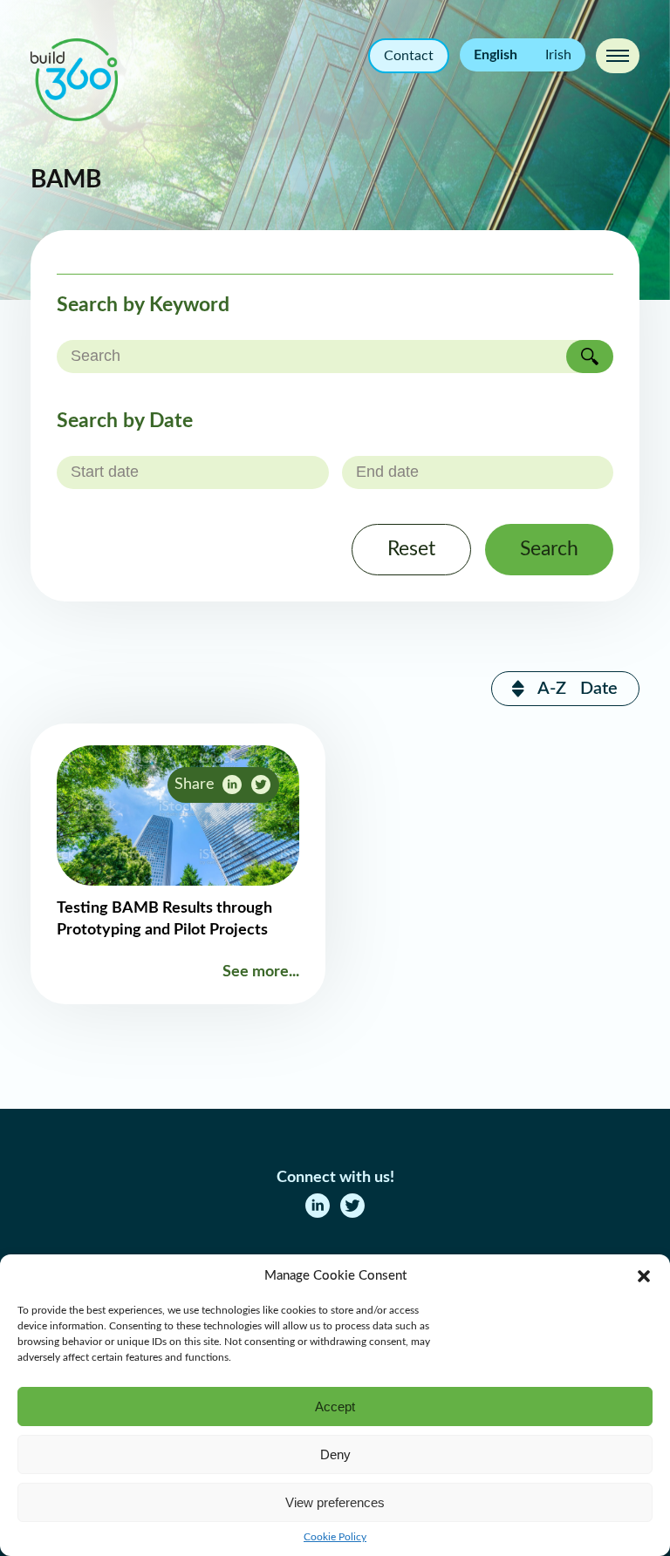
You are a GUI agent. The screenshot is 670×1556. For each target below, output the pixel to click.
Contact (409, 56)
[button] (644, 1276)
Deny (335, 1454)
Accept (335, 1406)
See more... (260, 972)
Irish (558, 55)
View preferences (335, 1502)
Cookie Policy (335, 1537)
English (495, 55)
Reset (411, 549)
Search (549, 549)
